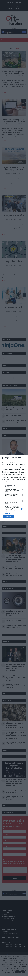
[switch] (22, 489)
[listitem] (14, 486)
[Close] (24, 457)
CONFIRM (8, 516)
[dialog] (14, 488)
